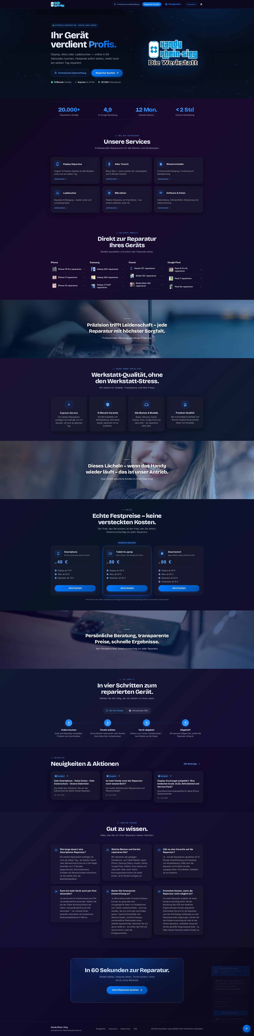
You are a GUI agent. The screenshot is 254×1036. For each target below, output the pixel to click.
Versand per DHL (140, 710)
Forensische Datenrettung (128, 4)
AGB (135, 1029)
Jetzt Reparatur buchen (125, 990)
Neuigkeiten (175, 4)
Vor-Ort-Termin (116, 710)
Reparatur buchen (151, 4)
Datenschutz (125, 1029)
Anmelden (191, 4)
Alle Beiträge (190, 764)
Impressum (113, 1029)
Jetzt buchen (75, 588)
